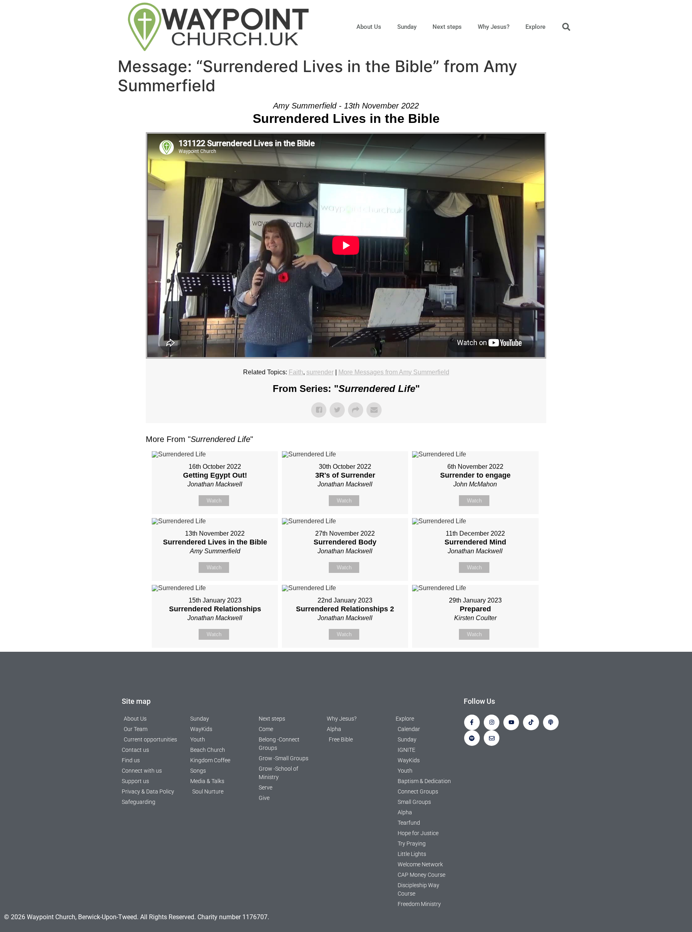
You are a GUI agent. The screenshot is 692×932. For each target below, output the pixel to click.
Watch (214, 501)
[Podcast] (551, 722)
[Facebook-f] (472, 722)
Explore (535, 26)
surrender (320, 372)
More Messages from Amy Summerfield (393, 372)
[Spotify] (472, 738)
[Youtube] (511, 722)
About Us (368, 26)
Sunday (406, 26)
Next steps (447, 26)
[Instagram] (491, 722)
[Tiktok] (531, 722)
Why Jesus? (493, 26)
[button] (566, 27)
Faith (296, 372)
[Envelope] (491, 738)
